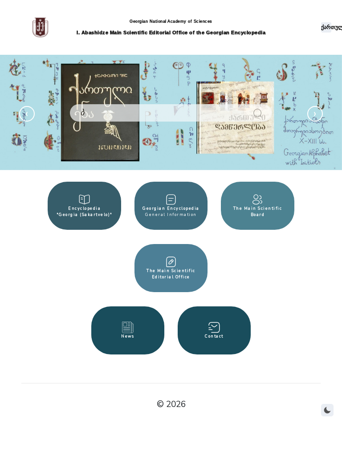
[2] (257, 113)
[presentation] (27, 114)
